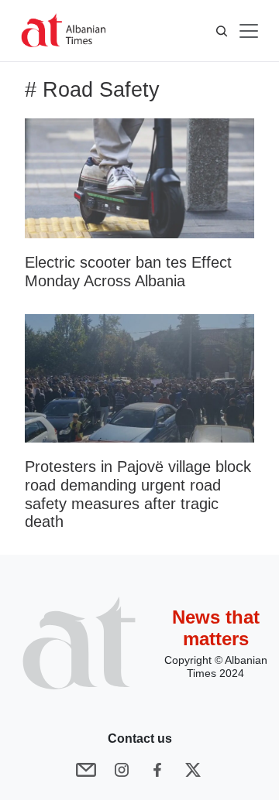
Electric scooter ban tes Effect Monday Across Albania (128, 271)
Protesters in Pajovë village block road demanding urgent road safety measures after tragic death (138, 494)
